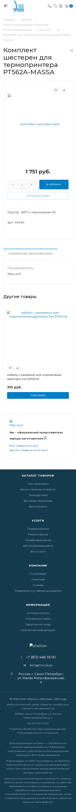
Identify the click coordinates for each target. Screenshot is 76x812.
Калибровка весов (38, 540)
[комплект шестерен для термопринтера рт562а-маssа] (38, 154)
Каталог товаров (38, 475)
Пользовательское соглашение (38, 732)
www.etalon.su (45, 760)
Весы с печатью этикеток (38, 489)
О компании (38, 573)
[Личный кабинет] (61, 6)
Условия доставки (38, 618)
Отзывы (38, 585)
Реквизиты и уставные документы (38, 590)
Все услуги (38, 551)
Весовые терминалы (38, 500)
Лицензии (38, 579)
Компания (38, 565)
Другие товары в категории (29, 450)
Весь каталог (38, 506)
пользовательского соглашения (26, 794)
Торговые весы (38, 483)
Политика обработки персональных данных (37, 728)
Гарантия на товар (38, 624)
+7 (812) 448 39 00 (39, 657)
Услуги (38, 520)
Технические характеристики (30, 253)
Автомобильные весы (38, 545)
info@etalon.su (41, 665)
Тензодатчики (38, 495)
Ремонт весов (38, 534)
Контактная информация (38, 630)
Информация (38, 604)
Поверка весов (38, 528)
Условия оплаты (38, 613)
